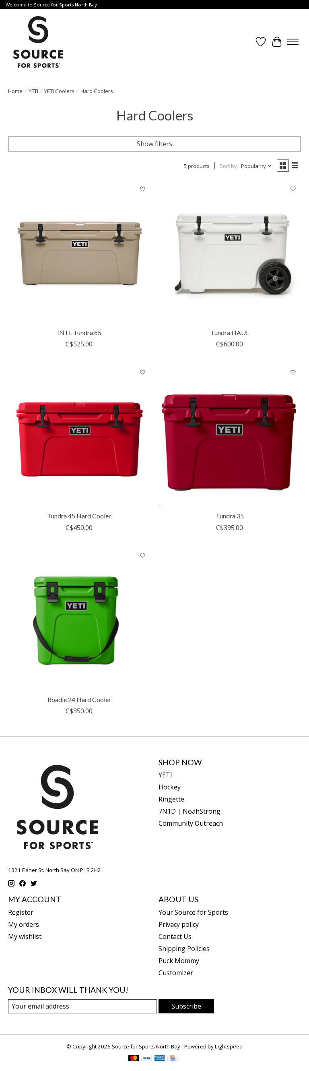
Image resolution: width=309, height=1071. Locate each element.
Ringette (171, 799)
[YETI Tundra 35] (230, 436)
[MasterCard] (133, 1059)
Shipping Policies (184, 948)
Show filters (154, 143)
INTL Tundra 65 (79, 332)
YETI (33, 91)
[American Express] (159, 1059)
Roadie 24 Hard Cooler (79, 699)
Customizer (176, 972)
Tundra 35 (230, 516)
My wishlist (24, 936)
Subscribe (186, 1006)
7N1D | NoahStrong (189, 811)
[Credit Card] (172, 1059)
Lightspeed (229, 1046)
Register (20, 912)
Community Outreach (191, 823)
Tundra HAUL (229, 332)
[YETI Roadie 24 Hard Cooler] (79, 619)
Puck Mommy (179, 960)
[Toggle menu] (293, 42)
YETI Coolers (59, 91)
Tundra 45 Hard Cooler (79, 516)
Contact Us (175, 936)
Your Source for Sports (193, 912)
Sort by (228, 166)
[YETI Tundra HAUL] (230, 252)
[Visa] (146, 1059)
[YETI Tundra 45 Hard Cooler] (79, 436)
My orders (23, 924)
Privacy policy (179, 924)
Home (15, 91)
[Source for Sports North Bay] (38, 42)
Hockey (170, 787)
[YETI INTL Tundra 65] (79, 252)
